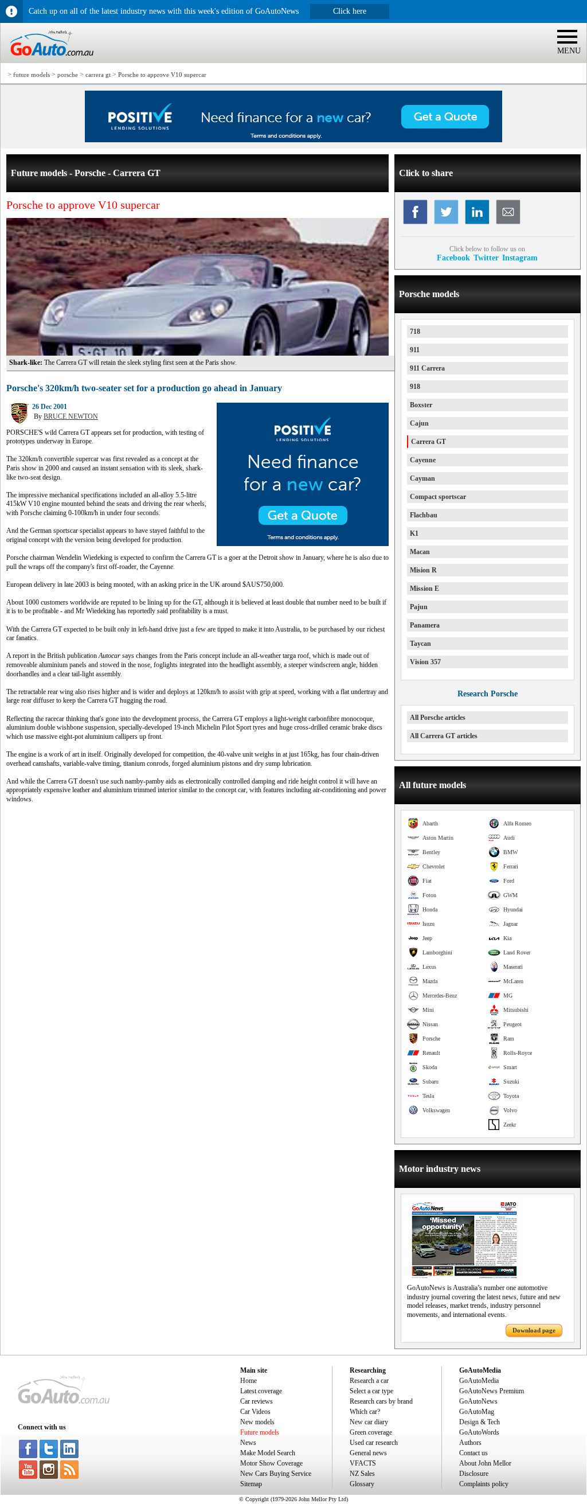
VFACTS (363, 1463)
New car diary (369, 1422)
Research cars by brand (381, 1401)
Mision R (423, 570)
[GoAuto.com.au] (47, 60)
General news (368, 1453)
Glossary (362, 1484)
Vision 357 (425, 662)
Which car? (365, 1412)
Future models (259, 1432)
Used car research (374, 1443)
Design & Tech (479, 1422)
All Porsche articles (437, 718)
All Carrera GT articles (444, 736)
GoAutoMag (476, 1412)
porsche (67, 74)
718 (415, 332)
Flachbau (423, 515)
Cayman (422, 478)
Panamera (425, 625)
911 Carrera (427, 368)
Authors (470, 1443)
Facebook (453, 257)
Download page (533, 1330)
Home (248, 1381)
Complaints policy (483, 1484)
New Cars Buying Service (275, 1474)
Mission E (424, 589)
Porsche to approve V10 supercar (162, 74)
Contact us (473, 1453)
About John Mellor (485, 1463)
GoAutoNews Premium (491, 1391)
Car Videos (255, 1412)
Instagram (520, 257)
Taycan (420, 644)
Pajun (419, 607)
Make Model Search (267, 1453)
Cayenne (423, 460)
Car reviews (256, 1401)
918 (415, 387)
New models (257, 1422)
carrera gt (98, 74)
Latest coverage (261, 1391)
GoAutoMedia (479, 1381)
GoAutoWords (479, 1432)
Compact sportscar (438, 497)
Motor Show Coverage (271, 1463)
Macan (420, 552)
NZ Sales (362, 1474)
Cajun (419, 423)
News (248, 1443)
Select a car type (371, 1391)
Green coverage (371, 1432)
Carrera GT (428, 442)
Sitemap (251, 1484)
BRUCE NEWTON (71, 416)
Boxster (421, 405)
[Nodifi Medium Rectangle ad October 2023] (303, 543)
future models (31, 74)
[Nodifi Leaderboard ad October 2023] (293, 140)
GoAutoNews (478, 1401)
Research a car (369, 1381)
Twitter (486, 257)
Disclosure (473, 1474)
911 (415, 350)
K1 (414, 533)
